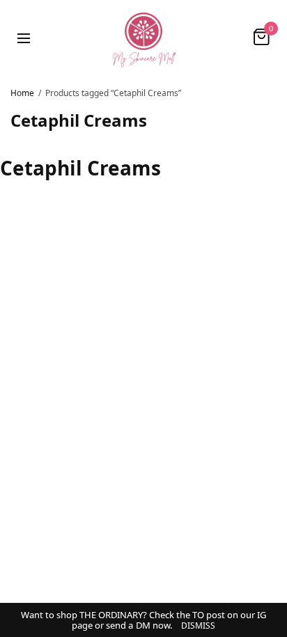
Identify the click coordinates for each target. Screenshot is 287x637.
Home (22, 93)
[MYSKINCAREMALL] (143, 37)
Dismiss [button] (198, 625)
